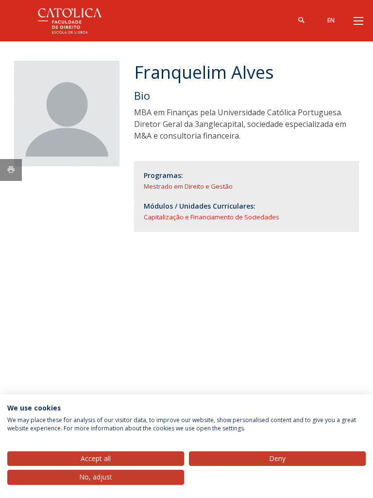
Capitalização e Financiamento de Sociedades (211, 217)
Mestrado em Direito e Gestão (188, 186)
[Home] (75, 20)
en (331, 20)
